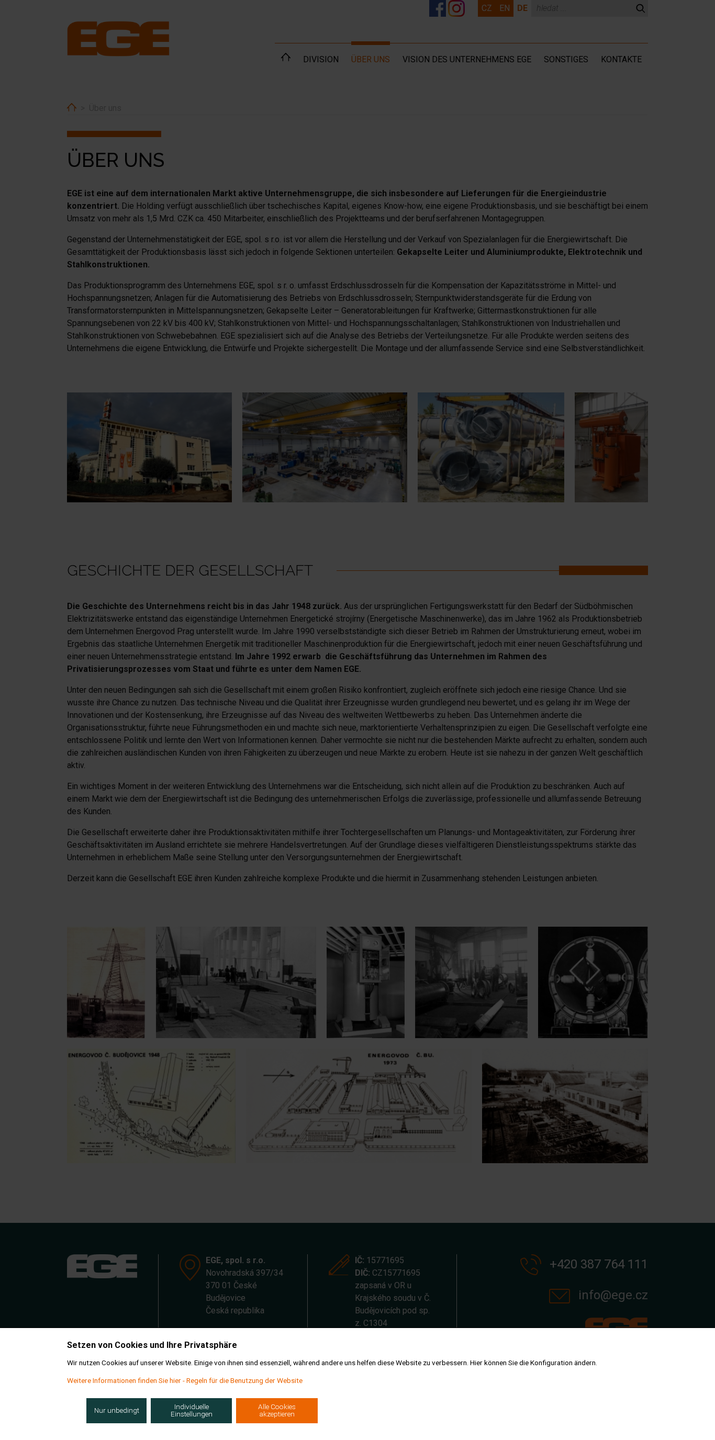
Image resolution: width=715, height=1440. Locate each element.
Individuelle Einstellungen (192, 1410)
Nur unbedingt (116, 1410)
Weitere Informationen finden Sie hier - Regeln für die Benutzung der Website (185, 1380)
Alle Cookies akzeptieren (277, 1410)
